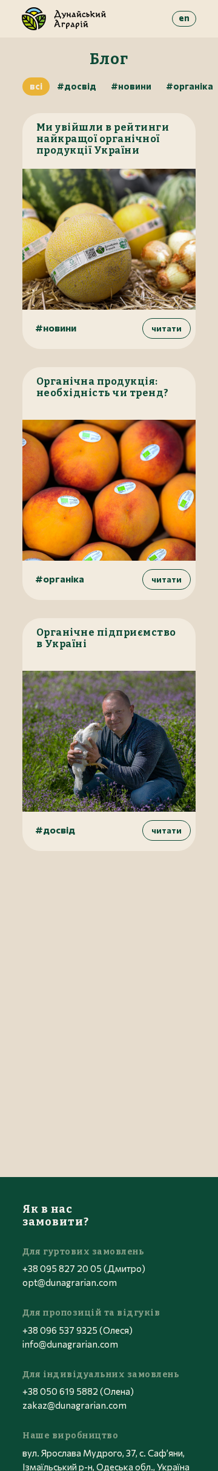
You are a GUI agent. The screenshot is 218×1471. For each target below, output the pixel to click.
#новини (131, 85)
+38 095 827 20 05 (62, 1268)
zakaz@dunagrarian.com (74, 1405)
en (184, 17)
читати (166, 328)
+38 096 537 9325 (59, 1330)
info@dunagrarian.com (70, 1344)
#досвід (76, 85)
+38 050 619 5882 (60, 1391)
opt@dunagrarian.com (69, 1282)
